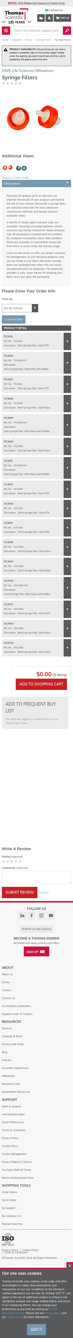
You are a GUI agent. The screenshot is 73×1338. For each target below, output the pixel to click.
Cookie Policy (10, 1146)
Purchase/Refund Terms (16, 1170)
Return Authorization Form (18, 1178)
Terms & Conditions (14, 1130)
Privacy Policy (10, 1138)
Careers (6, 990)
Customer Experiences (15, 1068)
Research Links (11, 1084)
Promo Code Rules (13, 1044)
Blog (4, 1052)
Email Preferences (13, 1122)
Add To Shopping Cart (41, 684)
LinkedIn (22, 915)
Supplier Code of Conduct (17, 1014)
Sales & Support (11, 1106)
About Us (7, 974)
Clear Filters (14, 319)
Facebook (32, 915)
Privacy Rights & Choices (17, 1162)
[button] (67, 341)
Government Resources (16, 1092)
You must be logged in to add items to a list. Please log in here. (32, 721)
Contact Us (56, 10)
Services (7, 1028)
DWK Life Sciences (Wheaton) (27, 70)
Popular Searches (12, 1224)
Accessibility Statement (16, 1006)
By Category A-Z (11, 1216)
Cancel (44, 892)
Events (6, 982)
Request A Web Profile (15, 178)
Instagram (41, 915)
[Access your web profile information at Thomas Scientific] (49, 18)
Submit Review (20, 892)
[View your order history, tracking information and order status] (41, 18)
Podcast (6, 1060)
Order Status (9, 1192)
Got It (36, 1329)
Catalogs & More (12, 1036)
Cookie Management (14, 1154)
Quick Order (9, 1200)
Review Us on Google (36, 929)
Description (12, 183)
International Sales (13, 1114)
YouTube (51, 915)
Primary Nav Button (6, 30)
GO (67, 30)
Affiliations (8, 1076)
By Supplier (9, 1208)
